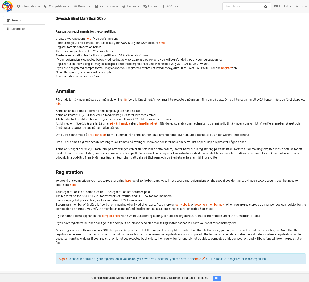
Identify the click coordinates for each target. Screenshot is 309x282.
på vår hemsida (120, 123)
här (125, 99)
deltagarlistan (97, 134)
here (88, 38)
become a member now (209, 204)
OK (216, 278)
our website (182, 204)
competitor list (110, 216)
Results (16, 20)
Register (226, 68)
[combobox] (246, 6)
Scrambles (18, 28)
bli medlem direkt (147, 123)
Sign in (300, 6)
